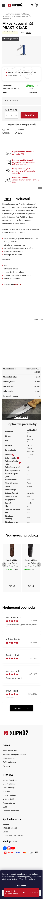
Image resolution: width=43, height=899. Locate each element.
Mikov (28, 33)
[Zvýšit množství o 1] (16, 115)
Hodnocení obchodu (11, 758)
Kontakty (6, 766)
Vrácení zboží (8, 799)
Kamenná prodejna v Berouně (14, 754)
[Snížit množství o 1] (6, 115)
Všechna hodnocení (21, 708)
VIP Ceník (7, 791)
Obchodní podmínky (11, 811)
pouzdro (17, 284)
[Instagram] (9, 848)
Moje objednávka (9, 780)
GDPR (5, 807)
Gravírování (21, 417)
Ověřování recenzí (10, 762)
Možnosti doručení (12, 100)
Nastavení (21, 885)
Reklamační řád (9, 803)
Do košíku (29, 115)
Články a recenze (9, 784)
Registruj (12, 124)
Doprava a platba (9, 795)
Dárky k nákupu (9, 788)
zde (33, 879)
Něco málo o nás (10, 751)
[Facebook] (5, 848)
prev (4, 564)
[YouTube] (13, 848)
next (39, 564)
